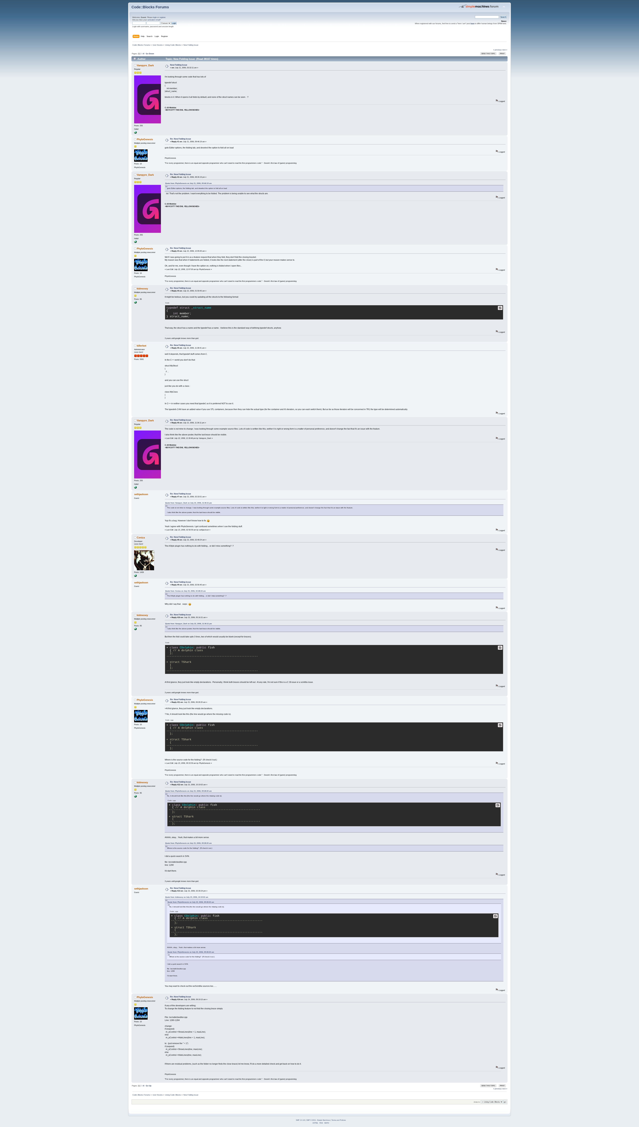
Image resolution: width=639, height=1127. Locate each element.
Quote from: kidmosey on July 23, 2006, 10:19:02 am (186, 897)
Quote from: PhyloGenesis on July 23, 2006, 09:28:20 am (188, 791)
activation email (153, 20)
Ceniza (141, 537)
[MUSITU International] (135, 303)
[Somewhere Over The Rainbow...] (135, 133)
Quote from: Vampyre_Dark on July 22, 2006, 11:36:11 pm (188, 503)
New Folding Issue (178, 65)
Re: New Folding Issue (180, 139)
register (162, 17)
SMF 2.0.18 (300, 1120)
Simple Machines (323, 1120)
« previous (497, 50)
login (155, 17)
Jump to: (477, 1102)
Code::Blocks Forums (150, 7)
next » (504, 50)
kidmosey (142, 288)
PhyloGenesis (145, 139)
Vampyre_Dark (145, 65)
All (143, 54)
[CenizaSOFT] (135, 576)
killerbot (141, 345)
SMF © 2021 (311, 1120)
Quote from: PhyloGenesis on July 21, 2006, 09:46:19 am (188, 183)
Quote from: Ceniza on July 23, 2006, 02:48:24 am (185, 591)
